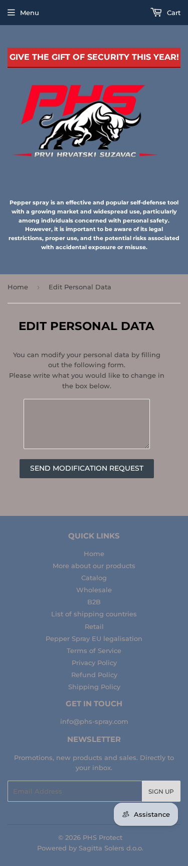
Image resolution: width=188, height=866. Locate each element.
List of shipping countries (94, 614)
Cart (172, 13)
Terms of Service (94, 650)
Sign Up (161, 791)
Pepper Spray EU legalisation (94, 638)
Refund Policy (94, 675)
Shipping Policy (94, 687)
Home (18, 287)
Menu (29, 13)
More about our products (94, 566)
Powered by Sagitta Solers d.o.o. (90, 848)
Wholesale (94, 590)
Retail (94, 626)
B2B (94, 602)
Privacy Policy (94, 663)
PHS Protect (102, 837)
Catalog (94, 578)
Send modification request (86, 468)
